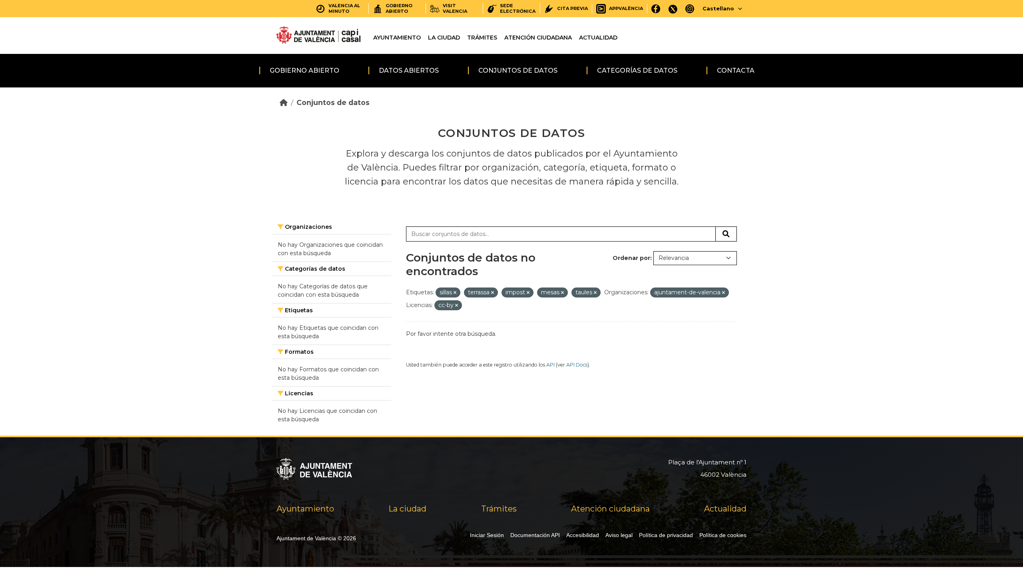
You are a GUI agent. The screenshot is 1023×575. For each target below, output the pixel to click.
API (550, 365)
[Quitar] (455, 292)
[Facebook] (656, 8)
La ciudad (444, 37)
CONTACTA (735, 70)
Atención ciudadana (538, 37)
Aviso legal (619, 535)
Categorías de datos (637, 70)
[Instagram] (690, 8)
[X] (673, 8)
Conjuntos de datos (517, 70)
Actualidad (598, 37)
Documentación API (535, 535)
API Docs (576, 365)
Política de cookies (722, 535)
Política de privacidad (666, 535)
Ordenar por (631, 258)
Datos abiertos (409, 70)
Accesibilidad (582, 535)
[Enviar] (726, 234)
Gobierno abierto (304, 70)
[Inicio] (284, 102)
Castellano (718, 8)
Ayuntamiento (397, 37)
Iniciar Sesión (487, 535)
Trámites (482, 37)
